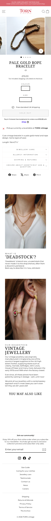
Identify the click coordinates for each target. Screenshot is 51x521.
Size (25, 95)
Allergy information (25, 155)
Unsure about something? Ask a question (26, 166)
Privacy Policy (25, 504)
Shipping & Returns (25, 160)
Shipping (21, 79)
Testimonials (25, 478)
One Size (26, 100)
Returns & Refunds (25, 500)
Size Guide (25, 467)
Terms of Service (25, 507)
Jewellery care (25, 149)
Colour (25, 84)
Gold (25, 88)
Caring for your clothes (25, 471)
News (25, 485)
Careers (25, 489)
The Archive (25, 511)
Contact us (25, 482)
